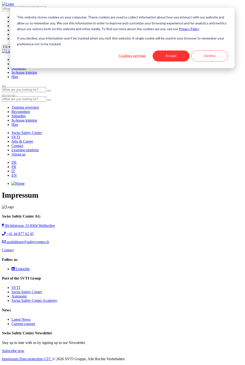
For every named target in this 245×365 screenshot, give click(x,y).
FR (13, 167)
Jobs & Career (22, 141)
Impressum (10, 359)
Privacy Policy (189, 29)
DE (14, 162)
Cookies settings (132, 56)
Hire (14, 77)
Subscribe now (13, 351)
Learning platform (25, 150)
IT (13, 171)
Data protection (31, 359)
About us (18, 154)
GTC (48, 359)
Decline (209, 56)
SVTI (15, 137)
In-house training (24, 72)
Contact (17, 146)
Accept (171, 56)
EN (14, 175)
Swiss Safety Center (26, 133)
